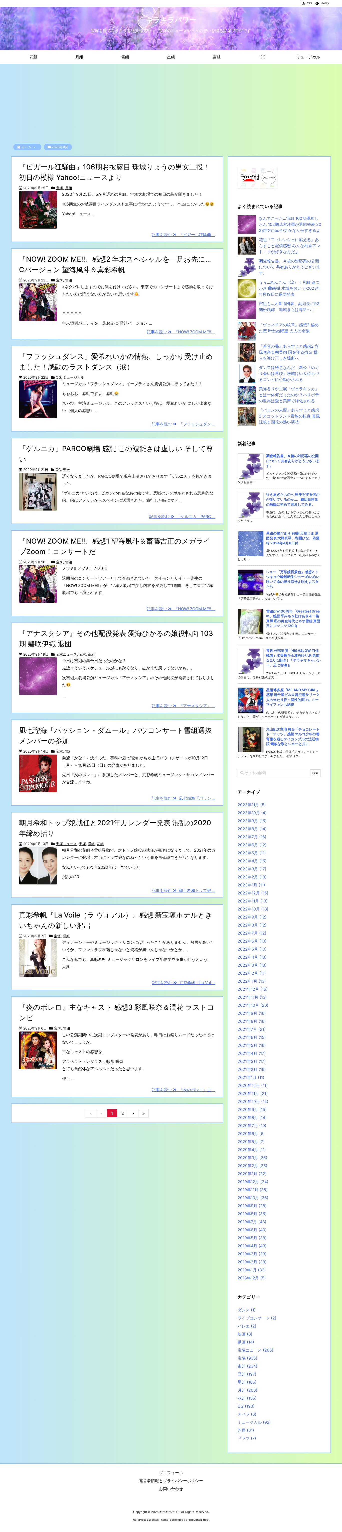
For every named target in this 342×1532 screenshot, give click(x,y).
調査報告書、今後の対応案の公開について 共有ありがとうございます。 (289, 266)
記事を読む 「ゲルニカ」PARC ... (182, 516)
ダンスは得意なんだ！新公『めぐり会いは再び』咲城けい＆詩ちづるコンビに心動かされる (289, 373)
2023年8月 (252, 828)
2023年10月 (252, 812)
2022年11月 (253, 900)
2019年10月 (253, 1197)
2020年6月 (251, 1133)
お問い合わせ (171, 1488)
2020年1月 (252, 1173)
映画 (245, 1334)
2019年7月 (252, 1221)
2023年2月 (252, 876)
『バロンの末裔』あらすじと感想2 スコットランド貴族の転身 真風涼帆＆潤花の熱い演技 (289, 416)
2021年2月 (252, 1069)
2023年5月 (252, 852)
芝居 (66, 469)
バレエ (247, 1326)
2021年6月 (252, 1037)
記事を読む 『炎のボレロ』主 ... (183, 1089)
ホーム (26, 147)
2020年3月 (252, 1157)
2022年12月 (253, 892)
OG (58, 377)
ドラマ (247, 1438)
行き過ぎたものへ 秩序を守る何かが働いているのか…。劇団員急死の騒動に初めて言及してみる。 (292, 499)
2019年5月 (252, 1237)
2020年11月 (253, 1093)
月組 (68, 188)
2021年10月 (253, 1005)
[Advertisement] (171, 102)
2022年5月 (252, 949)
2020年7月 (252, 1125)
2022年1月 (252, 981)
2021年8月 (252, 1021)
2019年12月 (253, 1181)
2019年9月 (252, 1205)
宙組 (91, 654)
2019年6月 (252, 1229)
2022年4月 (252, 957)
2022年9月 (252, 917)
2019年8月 (252, 1213)
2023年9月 (252, 820)
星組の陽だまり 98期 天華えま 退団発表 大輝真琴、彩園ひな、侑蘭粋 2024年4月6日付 (292, 538)
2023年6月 (252, 844)
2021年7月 (252, 1029)
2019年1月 (252, 1269)
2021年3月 (252, 1061)
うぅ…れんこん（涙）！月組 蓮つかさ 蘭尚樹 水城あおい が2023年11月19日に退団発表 (290, 288)
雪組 (68, 280)
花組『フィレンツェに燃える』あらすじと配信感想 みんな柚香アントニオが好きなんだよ (289, 245)
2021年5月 (252, 1045)
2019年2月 (252, 1261)
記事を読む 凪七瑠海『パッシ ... (183, 798)
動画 (246, 1342)
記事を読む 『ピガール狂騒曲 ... (183, 234)
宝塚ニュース (66, 654)
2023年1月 (251, 884)
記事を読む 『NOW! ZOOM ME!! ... (181, 331)
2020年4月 (252, 1149)
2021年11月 (252, 997)
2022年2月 (252, 973)
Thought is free (198, 1519)
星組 (247, 1382)
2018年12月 (252, 1277)
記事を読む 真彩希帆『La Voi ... (183, 982)
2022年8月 (252, 925)
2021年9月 (252, 1013)
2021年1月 (251, 1077)
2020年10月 (253, 1101)
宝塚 (59, 188)
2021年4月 (252, 1053)
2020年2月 (252, 1165)
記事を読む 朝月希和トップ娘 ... (183, 890)
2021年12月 (253, 989)
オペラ (247, 1414)
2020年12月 (253, 1085)
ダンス (247, 1309)
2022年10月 (253, 908)
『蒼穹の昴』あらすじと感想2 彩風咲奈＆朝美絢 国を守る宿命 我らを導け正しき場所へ (289, 352)
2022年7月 (252, 933)
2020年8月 (252, 1117)
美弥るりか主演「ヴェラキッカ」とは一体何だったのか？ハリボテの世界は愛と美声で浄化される (289, 394)
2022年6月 (252, 941)
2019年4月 (252, 1245)
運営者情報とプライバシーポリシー (171, 1480)
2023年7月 (252, 836)
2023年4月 (252, 860)
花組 (100, 844)
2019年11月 (253, 1189)
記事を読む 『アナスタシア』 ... (183, 705)
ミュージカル (73, 377)
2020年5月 (251, 1141)
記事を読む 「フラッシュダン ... (183, 424)
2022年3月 (252, 965)
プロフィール (171, 1472)
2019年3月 (252, 1253)
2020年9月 (252, 1109)
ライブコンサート (257, 1317)
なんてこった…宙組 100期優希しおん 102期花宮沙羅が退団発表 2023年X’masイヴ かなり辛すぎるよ (290, 224)
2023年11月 (252, 804)
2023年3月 (252, 868)
